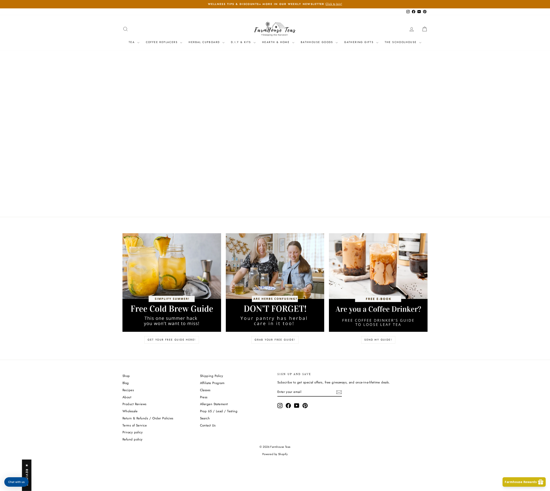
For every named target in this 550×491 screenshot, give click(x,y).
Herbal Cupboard (205, 42)
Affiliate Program (212, 383)
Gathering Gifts (359, 42)
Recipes (128, 390)
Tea (132, 42)
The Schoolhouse (401, 42)
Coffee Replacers (162, 42)
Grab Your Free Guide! (275, 340)
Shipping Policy (211, 376)
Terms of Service (134, 425)
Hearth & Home (276, 42)
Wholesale (130, 411)
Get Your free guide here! (172, 340)
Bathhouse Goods (318, 42)
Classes (205, 390)
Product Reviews (134, 404)
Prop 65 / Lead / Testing (219, 411)
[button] (16, 482)
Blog (125, 383)
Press (204, 397)
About (126, 397)
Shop (126, 376)
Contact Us (208, 425)
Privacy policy (132, 432)
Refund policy (132, 439)
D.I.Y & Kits (241, 42)
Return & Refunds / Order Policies (147, 418)
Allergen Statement (214, 404)
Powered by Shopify (275, 454)
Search (205, 418)
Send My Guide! (378, 340)
